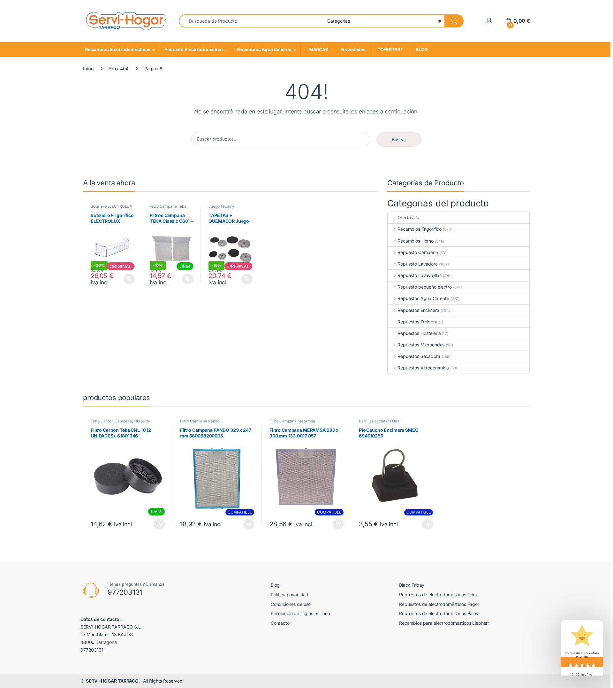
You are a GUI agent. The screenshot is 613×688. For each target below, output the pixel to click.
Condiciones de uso (291, 604)
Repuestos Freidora (417, 321)
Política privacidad (289, 594)
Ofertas (405, 217)
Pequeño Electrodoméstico (193, 49)
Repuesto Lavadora (417, 264)
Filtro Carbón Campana (111, 421)
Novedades (353, 49)
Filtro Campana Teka (168, 206)
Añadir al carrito (127, 279)
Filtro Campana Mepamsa (292, 421)
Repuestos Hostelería (419, 333)
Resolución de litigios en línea (300, 613)
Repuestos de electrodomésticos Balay (439, 613)
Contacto (280, 623)
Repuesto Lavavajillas (419, 275)
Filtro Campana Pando (199, 421)
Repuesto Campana (417, 252)
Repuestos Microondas (420, 344)
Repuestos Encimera (418, 310)
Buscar (399, 139)
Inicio (88, 68)
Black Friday (411, 585)
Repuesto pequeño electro (424, 287)
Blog (275, 585)
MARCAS (317, 49)
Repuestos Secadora (418, 356)
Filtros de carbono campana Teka (120, 423)
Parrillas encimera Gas (379, 421)
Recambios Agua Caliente (264, 49)
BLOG (421, 49)
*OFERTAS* (391, 49)
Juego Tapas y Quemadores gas (223, 208)
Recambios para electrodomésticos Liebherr (444, 623)
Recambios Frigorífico (419, 229)
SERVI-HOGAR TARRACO (112, 681)
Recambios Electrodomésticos (117, 49)
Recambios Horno (415, 241)
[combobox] (251, 20)
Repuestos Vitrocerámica (423, 367)
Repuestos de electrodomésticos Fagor (439, 604)
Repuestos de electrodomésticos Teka (438, 594)
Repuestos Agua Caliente (423, 298)
